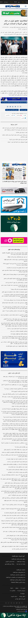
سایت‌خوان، (21, 102)
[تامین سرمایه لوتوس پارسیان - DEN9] (14, 223)
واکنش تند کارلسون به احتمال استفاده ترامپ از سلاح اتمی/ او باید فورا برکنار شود (14, 315)
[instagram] (22, 603)
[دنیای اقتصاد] (12, 6)
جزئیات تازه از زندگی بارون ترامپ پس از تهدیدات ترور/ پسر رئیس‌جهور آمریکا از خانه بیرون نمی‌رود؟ (15, 539)
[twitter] (15, 107)
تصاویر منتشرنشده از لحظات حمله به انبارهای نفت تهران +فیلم (14, 292)
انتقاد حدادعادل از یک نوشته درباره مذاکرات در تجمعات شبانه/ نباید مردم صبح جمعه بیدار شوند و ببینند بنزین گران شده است (14, 424)
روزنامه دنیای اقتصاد (21, 561)
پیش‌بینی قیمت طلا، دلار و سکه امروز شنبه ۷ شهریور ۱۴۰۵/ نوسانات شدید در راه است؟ (15, 264)
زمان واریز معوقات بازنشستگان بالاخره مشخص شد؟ (16, 469)
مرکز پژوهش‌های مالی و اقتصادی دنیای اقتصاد (15, 577)
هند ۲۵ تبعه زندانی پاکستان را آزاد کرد (19, 549)
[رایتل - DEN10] (14, 240)
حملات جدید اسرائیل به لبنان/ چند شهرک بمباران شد (16, 459)
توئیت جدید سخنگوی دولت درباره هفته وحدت (17, 467)
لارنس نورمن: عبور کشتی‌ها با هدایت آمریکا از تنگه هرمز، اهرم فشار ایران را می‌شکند (14, 271)
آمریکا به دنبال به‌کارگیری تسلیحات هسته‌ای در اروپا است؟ (15, 389)
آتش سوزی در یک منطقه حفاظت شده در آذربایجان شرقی (15, 449)
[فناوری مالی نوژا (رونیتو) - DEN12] (14, 359)
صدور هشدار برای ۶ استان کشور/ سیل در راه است (17, 328)
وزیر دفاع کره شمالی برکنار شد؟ (21, 447)
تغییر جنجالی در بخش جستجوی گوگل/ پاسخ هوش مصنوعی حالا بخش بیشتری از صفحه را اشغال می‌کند (14, 479)
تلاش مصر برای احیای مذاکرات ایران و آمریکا (18, 139)
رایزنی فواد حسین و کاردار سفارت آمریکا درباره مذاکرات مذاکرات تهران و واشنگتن (14, 136)
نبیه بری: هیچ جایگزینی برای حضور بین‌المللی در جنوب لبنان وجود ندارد (15, 532)
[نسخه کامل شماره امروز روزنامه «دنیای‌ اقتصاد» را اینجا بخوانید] (14, 170)
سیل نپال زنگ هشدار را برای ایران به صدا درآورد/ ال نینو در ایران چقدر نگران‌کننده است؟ (14, 286)
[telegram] (10, 107)
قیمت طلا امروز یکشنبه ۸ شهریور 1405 (19, 391)
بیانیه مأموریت (14, 596)
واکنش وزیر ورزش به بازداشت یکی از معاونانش (17, 472)
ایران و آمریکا (23, 110)
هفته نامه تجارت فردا (21, 564)
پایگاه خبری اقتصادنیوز (9, 564)
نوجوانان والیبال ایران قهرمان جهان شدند (19, 334)
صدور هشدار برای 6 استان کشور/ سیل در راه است (17, 461)
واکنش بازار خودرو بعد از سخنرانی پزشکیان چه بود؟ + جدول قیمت (14, 311)
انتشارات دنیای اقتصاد (20, 570)
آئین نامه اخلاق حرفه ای (20, 599)
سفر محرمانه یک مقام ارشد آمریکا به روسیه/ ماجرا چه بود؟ (15, 417)
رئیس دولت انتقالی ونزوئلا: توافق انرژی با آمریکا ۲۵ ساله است (14, 409)
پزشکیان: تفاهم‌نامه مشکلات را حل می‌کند (18, 331)
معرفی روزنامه (22, 596)
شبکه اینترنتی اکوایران (10, 561)
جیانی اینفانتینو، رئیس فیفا (12, 110)
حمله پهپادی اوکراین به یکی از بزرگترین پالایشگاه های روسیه (15, 394)
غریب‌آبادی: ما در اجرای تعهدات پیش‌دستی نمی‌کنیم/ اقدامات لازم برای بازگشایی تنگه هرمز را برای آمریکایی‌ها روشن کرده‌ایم (14, 492)
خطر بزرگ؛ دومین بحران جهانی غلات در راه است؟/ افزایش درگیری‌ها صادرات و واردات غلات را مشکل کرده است (15, 319)
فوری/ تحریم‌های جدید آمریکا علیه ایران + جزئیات (17, 142)
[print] (7, 107)
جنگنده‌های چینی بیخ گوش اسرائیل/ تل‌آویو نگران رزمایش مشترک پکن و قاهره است (15, 279)
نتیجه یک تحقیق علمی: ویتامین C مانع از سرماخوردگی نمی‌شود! (14, 520)
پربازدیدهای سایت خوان (14, 249)
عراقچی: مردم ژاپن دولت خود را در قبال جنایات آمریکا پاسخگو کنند (14, 303)
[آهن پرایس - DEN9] (14, 204)
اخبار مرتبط (14, 125)
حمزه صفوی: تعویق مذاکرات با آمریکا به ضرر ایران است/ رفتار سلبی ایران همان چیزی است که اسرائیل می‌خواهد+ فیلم (14, 129)
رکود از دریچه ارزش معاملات (21, 132)
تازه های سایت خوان (14, 373)
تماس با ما (23, 588)
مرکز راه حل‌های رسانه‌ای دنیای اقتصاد (17, 580)
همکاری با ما (12, 590)
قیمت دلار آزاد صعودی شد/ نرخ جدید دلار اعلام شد (17, 267)
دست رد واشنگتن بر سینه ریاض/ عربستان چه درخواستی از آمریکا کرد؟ (14, 443)
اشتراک (11, 588)
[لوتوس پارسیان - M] (14, 615)
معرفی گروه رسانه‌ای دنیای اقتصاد (18, 559)
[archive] (6, 603)
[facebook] (18, 107)
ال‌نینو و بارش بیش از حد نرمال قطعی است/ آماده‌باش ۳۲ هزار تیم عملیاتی (14, 385)
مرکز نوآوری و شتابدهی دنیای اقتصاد (17, 575)
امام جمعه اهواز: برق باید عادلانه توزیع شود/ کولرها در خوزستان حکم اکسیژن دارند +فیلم (14, 509)
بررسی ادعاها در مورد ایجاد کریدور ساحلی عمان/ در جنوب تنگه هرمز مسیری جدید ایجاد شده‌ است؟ (14, 397)
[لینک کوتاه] (20, 107)
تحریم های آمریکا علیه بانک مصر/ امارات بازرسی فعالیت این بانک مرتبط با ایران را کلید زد (14, 455)
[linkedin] (13, 107)
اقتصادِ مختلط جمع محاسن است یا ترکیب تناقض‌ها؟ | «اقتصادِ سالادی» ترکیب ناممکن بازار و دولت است (14, 253)
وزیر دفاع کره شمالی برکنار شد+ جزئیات (19, 406)
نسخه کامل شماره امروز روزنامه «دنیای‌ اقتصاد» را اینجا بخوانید (15, 182)
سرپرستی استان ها (21, 590)
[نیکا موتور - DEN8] (14, 190)
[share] (11, 603)
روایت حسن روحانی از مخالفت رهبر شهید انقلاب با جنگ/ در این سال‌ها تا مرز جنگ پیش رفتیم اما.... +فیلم (14, 342)
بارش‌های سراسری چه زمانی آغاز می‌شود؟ (19, 289)
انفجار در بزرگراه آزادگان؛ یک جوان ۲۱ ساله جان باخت (16, 282)
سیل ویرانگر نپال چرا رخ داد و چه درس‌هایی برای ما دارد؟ (15, 300)
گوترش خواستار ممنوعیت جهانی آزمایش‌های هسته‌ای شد (15, 513)
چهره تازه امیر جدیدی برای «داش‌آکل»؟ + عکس (17, 495)
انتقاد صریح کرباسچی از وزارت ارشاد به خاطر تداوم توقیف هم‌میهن (15, 260)
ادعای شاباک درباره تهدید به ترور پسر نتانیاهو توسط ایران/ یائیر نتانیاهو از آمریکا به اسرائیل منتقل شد (14, 439)
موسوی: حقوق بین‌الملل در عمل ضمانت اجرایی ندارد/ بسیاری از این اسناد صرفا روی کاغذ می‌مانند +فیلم (14, 524)
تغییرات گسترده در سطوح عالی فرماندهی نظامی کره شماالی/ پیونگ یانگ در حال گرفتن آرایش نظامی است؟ (15, 381)
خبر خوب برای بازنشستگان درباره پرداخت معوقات (17, 257)
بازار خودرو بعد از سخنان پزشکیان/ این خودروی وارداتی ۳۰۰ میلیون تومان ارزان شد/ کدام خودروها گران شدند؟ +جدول (15, 307)
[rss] (14, 603)
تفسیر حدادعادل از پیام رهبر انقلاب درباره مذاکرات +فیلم (16, 483)
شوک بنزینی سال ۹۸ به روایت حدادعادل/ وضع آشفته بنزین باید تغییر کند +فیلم (14, 475)
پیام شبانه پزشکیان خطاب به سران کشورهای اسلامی (16, 535)
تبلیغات (16, 588)
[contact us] (9, 603)
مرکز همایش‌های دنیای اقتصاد (19, 572)
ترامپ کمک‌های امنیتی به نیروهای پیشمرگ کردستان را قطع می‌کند (15, 275)
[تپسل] (1, 98)
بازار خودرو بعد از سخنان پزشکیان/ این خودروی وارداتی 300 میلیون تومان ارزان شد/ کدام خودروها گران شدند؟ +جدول (15, 420)
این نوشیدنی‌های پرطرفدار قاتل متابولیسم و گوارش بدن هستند (14, 452)
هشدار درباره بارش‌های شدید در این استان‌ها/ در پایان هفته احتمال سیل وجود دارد (15, 377)
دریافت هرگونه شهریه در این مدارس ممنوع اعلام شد (16, 346)
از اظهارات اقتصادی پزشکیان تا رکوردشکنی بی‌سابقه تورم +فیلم (14, 498)
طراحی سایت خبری (22, 611)
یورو (14, 2)
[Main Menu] (25, 6)
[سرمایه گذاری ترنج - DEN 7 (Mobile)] (14, 13)
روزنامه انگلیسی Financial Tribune (18, 582)
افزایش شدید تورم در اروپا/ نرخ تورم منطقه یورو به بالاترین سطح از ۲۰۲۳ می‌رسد (14, 543)
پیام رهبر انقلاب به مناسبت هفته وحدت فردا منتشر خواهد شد (14, 515)
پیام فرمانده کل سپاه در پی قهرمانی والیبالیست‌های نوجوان (15, 464)
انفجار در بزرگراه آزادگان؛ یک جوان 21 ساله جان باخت (16, 518)
